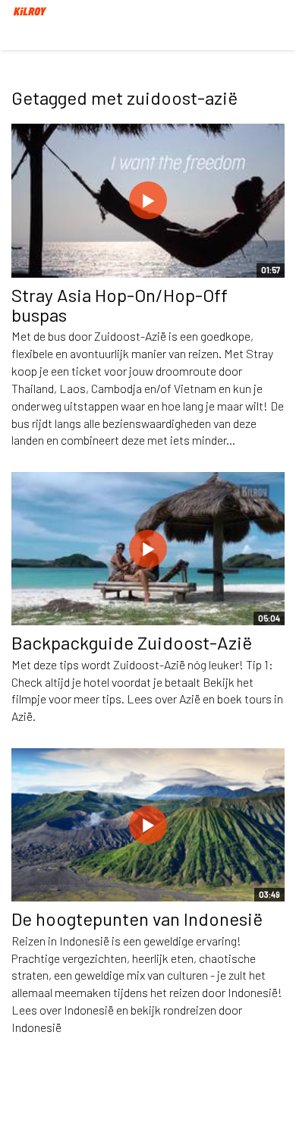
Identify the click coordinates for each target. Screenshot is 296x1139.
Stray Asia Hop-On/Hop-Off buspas (119, 305)
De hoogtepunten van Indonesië (137, 919)
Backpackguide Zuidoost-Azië (131, 642)
